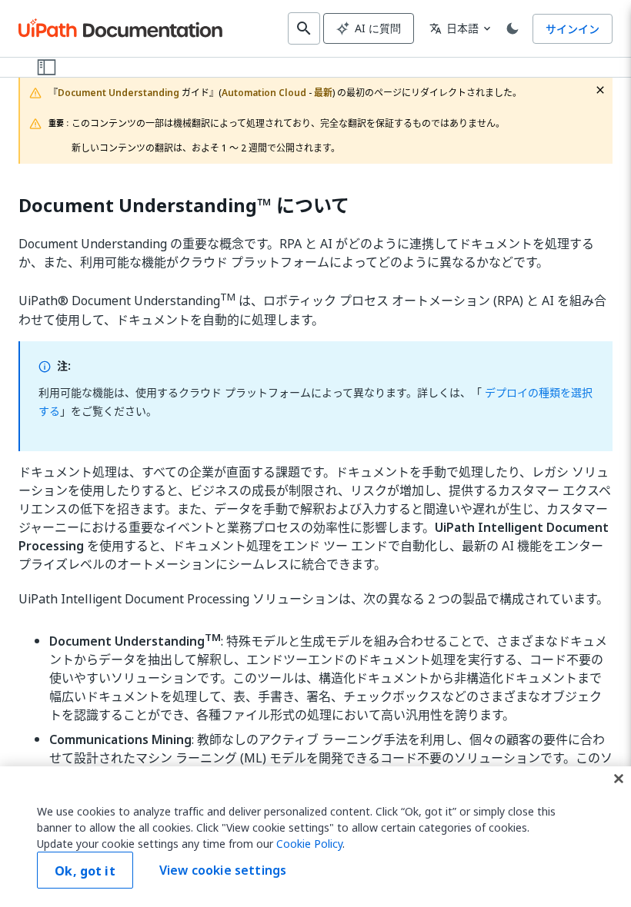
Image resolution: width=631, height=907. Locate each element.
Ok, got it (85, 871)
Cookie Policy (309, 844)
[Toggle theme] (512, 28)
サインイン (572, 29)
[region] (315, 836)
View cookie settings (222, 870)
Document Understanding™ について (183, 206)
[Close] (618, 778)
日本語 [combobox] (454, 28)
